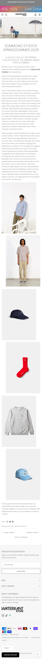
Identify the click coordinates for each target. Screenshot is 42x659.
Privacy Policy (35, 637)
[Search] (7, 14)
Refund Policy (14, 634)
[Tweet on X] (7, 521)
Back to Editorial (21, 537)
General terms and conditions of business (15, 637)
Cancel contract (10, 655)
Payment (5, 634)
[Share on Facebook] (10, 521)
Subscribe (21, 571)
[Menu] (2, 14)
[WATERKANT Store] (21, 14)
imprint (4, 640)
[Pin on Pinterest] (13, 521)
